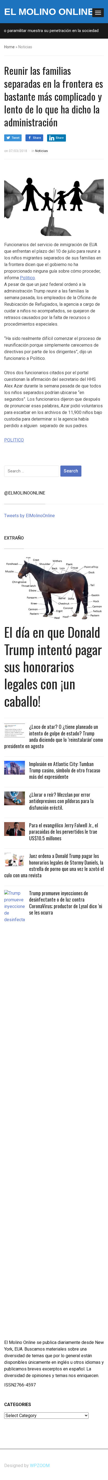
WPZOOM (40, 1465)
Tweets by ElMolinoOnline (29, 515)
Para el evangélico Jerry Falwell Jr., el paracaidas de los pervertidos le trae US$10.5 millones (63, 832)
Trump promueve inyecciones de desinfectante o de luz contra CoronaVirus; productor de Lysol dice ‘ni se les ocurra (65, 902)
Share (37, 137)
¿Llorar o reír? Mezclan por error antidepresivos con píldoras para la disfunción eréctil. (61, 801)
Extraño (14, 538)
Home (9, 47)
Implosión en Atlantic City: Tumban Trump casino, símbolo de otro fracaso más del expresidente (64, 770)
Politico (27, 277)
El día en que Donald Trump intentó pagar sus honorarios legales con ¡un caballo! (53, 666)
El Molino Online (49, 11)
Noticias (41, 151)
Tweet (15, 137)
